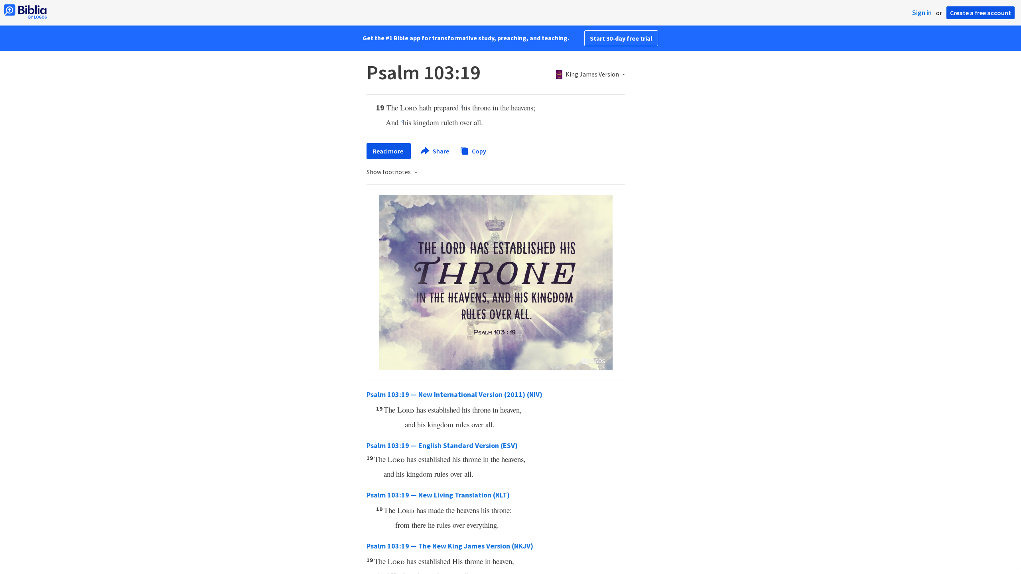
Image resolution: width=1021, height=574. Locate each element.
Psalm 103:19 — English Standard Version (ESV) (442, 445)
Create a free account (980, 13)
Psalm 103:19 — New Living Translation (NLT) (438, 494)
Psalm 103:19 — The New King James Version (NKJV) (450, 545)
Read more (388, 151)
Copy (478, 150)
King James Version (592, 74)
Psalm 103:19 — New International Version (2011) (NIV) (454, 394)
